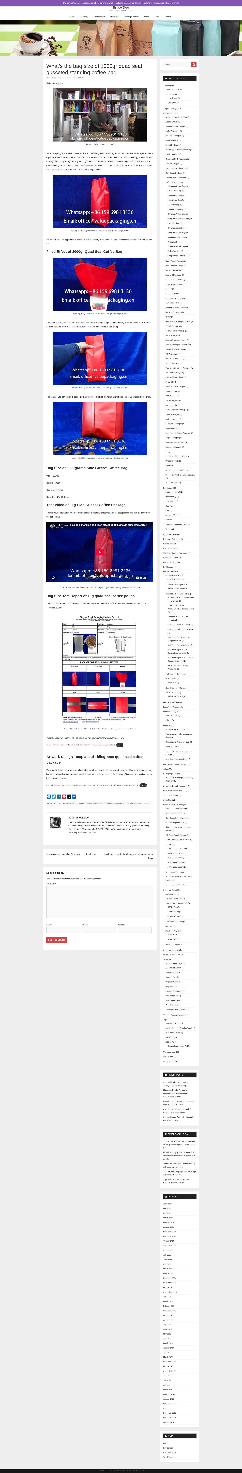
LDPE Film (169, 926)
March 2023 (168, 1343)
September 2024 (170, 1292)
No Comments (80, 77)
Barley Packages (172, 131)
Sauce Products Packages (176, 410)
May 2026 (167, 1208)
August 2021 (168, 1376)
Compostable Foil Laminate (176, 594)
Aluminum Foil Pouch (173, 729)
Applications (168, 113)
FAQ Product (168, 567)
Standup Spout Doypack (173, 805)
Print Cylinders (171, 716)
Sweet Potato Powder (171, 955)
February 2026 (169, 1222)
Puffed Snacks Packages (175, 387)
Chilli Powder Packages (174, 168)
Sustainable (99, 17)
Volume (168, 844)
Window (168, 529)
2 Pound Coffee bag (175, 209)
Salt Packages (171, 400)
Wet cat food (168, 1056)
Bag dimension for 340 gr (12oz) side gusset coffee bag (72, 854)
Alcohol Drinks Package (174, 122)
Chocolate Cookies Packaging (175, 553)
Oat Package (170, 363)
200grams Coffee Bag (176, 214)
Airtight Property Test (173, 963)
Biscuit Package (171, 145)
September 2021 (170, 1371)
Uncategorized (169, 1052)
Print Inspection (171, 996)
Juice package (171, 335)
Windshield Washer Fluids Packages (180, 475)
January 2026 (168, 1227)
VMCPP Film (172, 935)
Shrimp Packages (172, 419)
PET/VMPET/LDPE (175, 697)
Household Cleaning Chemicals (178, 322)
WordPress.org (169, 1457)
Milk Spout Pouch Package (176, 835)
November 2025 (169, 1236)
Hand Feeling (170, 497)
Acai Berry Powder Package (176, 117)
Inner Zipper (173, 98)
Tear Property (170, 1005)
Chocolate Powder (170, 558)
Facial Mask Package (173, 284)
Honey (168, 317)
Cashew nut (168, 544)
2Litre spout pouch (175, 858)
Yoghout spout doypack (174, 885)
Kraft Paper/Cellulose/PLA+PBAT (181, 629)
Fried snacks (170, 294)
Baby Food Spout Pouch (175, 809)
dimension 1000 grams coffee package (108, 803)
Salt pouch (169, 405)
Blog (157, 17)
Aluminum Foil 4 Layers (174, 585)
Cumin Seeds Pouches (174, 261)
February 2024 (169, 1306)
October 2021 (168, 1366)
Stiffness (168, 520)
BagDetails (167, 488)
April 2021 (167, 1385)
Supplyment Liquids (171, 950)
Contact (168, 17)
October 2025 (168, 1241)
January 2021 (168, 1399)
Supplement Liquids (173, 447)
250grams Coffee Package (178, 219)
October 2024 (168, 1287)
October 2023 (168, 1315)
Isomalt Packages (172, 326)
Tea (167, 452)
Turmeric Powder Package (173, 1015)
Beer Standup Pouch (173, 813)
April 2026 (167, 1213)
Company (84, 17)
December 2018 (169, 1413)
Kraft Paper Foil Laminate (175, 674)
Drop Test (169, 986)
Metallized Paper (172, 945)
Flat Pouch (169, 1037)
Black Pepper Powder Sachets (177, 150)
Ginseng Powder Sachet (175, 308)
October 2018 (168, 1422)
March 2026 (168, 1218)
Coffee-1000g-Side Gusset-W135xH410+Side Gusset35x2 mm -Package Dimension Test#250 (80, 745)
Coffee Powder (173, 251)
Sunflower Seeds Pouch (175, 442)
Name (49, 925)
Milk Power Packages (174, 359)
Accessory (167, 86)
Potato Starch (170, 382)
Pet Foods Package (173, 373)
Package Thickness (173, 991)
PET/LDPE (172, 683)
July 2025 (167, 1255)
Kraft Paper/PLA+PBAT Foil (178, 645)
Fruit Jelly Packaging (173, 298)
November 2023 (169, 1311)
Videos (146, 17)
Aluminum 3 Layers (173, 575)
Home (71, 17)
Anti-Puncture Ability (173, 968)
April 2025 (167, 1264)
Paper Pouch (170, 747)
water (167, 466)
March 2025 (168, 1269)
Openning (169, 506)
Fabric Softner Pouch (173, 280)
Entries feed (168, 1448)
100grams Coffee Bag (176, 186)
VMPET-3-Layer (171, 693)
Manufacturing (169, 712)
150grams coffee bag (176, 195)
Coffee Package (171, 182)
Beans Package (171, 140)
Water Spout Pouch (173, 872)
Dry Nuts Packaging (173, 270)
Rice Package (170, 396)
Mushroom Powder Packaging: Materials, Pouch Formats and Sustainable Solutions (175, 1093)
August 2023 (168, 1320)
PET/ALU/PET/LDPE (176, 589)
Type (165, 1020)
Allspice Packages (170, 109)
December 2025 (169, 1232)
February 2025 (169, 1273)
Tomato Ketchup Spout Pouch (177, 840)
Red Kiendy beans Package (174, 791)
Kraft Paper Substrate (174, 922)
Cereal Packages (172, 164)
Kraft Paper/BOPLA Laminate (179, 625)
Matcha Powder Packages (175, 349)
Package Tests (130, 17)
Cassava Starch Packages (176, 159)
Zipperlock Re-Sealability (175, 1010)
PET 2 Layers (170, 679)
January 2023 (168, 1348)
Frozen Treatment (172, 492)
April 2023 (167, 1339)
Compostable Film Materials (176, 903)
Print (167, 510)
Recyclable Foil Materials (175, 688)
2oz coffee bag (173, 223)
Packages (114, 17)
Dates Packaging (170, 562)
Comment (51, 884)
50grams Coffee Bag (176, 237)
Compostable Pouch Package (177, 742)
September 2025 (170, 1246)
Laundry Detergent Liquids (176, 340)
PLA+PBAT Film (174, 916)
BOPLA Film (172, 907)
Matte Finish (170, 501)
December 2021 (169, 1362)
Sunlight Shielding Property (176, 524)
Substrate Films (169, 890)
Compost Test (171, 977)
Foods (168, 289)
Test (165, 959)
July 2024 (167, 1297)
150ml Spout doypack (176, 848)
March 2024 (168, 1301)
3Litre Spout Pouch (175, 862)
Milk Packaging (171, 354)
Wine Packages (171, 483)
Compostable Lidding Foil (178, 1046)
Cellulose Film (173, 912)
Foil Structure (168, 572)
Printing (168, 720)
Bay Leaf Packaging (173, 136)
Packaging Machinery (171, 774)
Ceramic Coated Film (173, 899)
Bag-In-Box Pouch (172, 1023)
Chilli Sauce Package (173, 173)
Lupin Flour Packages (172, 707)
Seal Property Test (172, 1000)
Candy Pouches (171, 154)
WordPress (139, 1471)
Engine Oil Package (173, 275)
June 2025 (167, 1260)
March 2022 (168, 1357)
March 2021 (168, 1390)
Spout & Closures (172, 90)
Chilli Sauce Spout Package (176, 818)
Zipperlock (169, 94)
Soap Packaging (171, 428)
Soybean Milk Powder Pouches (177, 433)
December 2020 (169, 1404)
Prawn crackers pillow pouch (174, 786)
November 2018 (169, 1417)
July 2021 (167, 1380)
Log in (165, 1443)
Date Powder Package (174, 266)
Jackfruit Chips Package (175, 331)
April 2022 (167, 1353)
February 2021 (169, 1394)
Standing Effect (171, 515)
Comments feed (169, 1453)
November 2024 (169, 1283)
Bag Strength (170, 972)
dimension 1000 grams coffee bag (78, 803)
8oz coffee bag (173, 242)
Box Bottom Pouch (172, 1033)
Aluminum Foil (170, 894)
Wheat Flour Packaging (174, 470)
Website (121, 925)
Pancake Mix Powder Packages (178, 368)
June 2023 (167, 1329)
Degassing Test (171, 982)
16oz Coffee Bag (174, 200)
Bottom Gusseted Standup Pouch (178, 1028)
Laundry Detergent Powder (176, 345)
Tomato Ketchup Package (175, 456)
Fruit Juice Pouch (172, 303)
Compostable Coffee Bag (177, 256)
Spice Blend (168, 800)
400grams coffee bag (176, 228)
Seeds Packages (172, 414)
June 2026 (167, 1204)
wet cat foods (168, 1061)
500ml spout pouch (175, 867)
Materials (167, 726)
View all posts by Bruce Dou (83, 832)
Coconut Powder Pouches (175, 178)
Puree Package (171, 391)
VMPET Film (172, 939)
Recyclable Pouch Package (176, 759)
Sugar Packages (172, 438)
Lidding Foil (169, 1042)
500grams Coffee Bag (176, 233)
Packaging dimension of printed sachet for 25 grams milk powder (179, 1155)
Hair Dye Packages (173, 312)
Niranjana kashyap (170, 1152)
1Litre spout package (176, 853)
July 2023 (167, 1325)
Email (85, 925)
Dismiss (175, 3)
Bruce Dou (121, 7)
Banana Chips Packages (175, 126)
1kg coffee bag (55, 803)
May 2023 (167, 1334)
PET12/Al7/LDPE (174, 579)
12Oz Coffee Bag (174, 191)
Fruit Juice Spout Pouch (174, 823)
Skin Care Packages (173, 424)
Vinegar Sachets (172, 461)
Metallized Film (171, 931)
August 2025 (168, 1250)
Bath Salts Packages (171, 539)
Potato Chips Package (174, 377)
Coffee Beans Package (177, 246)
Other (165, 769)
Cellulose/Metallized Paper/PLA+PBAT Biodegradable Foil (181, 609)
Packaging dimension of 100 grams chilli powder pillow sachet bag (179, 1144)
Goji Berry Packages (171, 702)
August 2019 (168, 1408)
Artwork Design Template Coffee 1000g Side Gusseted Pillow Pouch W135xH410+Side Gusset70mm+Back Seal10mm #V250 (92, 785)
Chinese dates (169, 548)
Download (119, 745)
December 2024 (169, 1278)
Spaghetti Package (170, 795)
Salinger (106, 1471)
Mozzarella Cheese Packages (175, 764)
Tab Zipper (172, 103)
